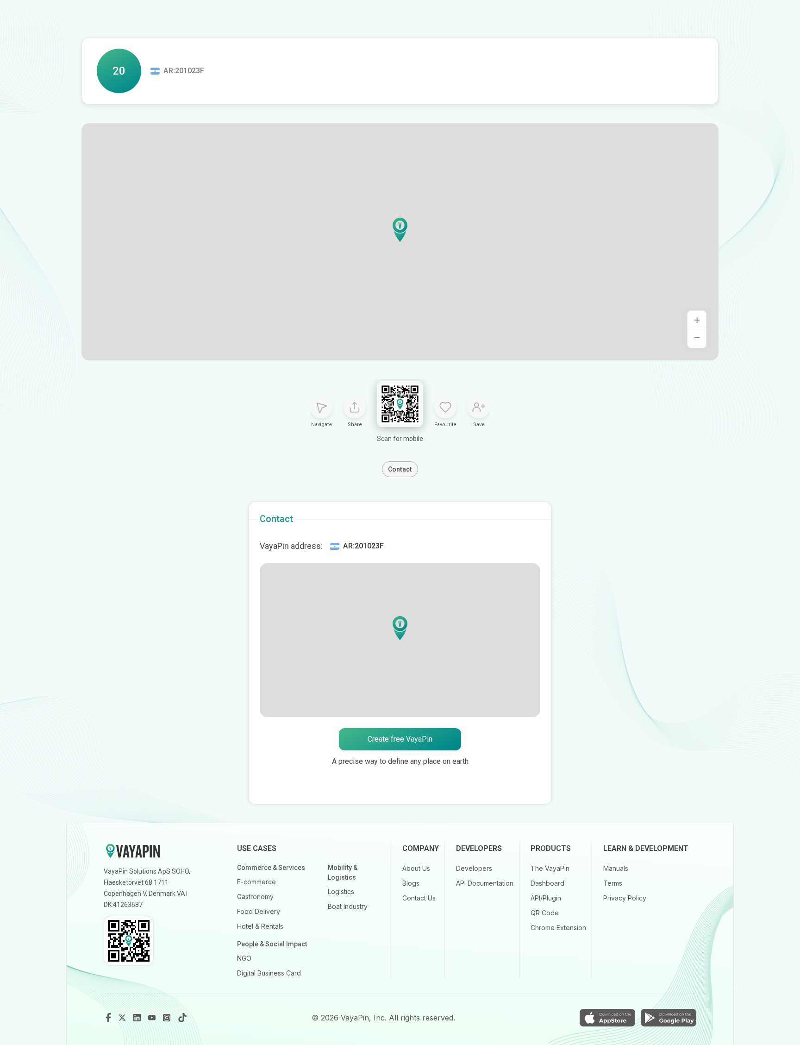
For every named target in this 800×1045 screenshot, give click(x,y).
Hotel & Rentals (260, 926)
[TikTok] (182, 1017)
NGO (244, 958)
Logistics (341, 891)
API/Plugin (546, 898)
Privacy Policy (624, 898)
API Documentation (484, 883)
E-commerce (256, 882)
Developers (474, 868)
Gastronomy (255, 896)
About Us (416, 868)
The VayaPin (550, 868)
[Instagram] (167, 1017)
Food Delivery (258, 911)
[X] (123, 1017)
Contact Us (419, 898)
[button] (400, 230)
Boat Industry (348, 906)
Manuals (615, 868)
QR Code (545, 913)
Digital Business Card (269, 973)
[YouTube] (152, 1017)
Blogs (410, 883)
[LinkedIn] (138, 1017)
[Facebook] (108, 1017)
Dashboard (547, 883)
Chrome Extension (558, 928)
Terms (612, 883)
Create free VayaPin (400, 739)
